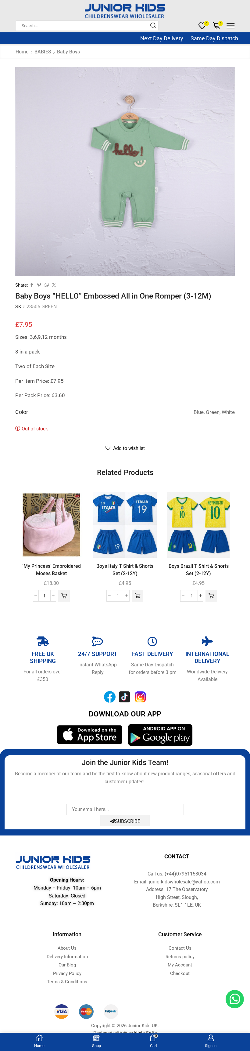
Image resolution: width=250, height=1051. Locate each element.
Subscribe (127, 821)
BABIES (42, 52)
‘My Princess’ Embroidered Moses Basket (51, 569)
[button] (64, 596)
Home (22, 52)
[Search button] (153, 26)
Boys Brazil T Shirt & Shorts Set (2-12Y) (199, 569)
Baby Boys (68, 52)
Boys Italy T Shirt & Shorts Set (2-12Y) (124, 569)
